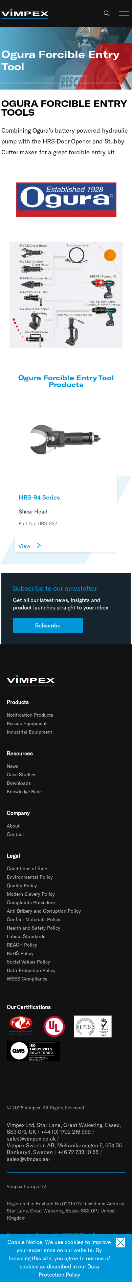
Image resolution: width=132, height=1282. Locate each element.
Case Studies (21, 774)
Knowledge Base (24, 791)
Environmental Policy (30, 877)
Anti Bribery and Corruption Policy (44, 911)
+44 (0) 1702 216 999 (66, 1131)
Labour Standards (26, 936)
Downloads (19, 783)
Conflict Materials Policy (33, 919)
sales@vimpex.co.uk (31, 1138)
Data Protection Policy (31, 970)
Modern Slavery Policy (31, 894)
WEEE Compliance (27, 979)
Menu (124, 13)
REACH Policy (22, 945)
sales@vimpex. (25, 1158)
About (13, 826)
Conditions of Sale (27, 868)
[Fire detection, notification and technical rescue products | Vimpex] (25, 13)
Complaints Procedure (31, 902)
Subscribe (48, 625)
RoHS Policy (20, 953)
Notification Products (30, 715)
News (12, 766)
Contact (15, 834)
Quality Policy (22, 885)
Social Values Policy (28, 962)
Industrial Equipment (29, 732)
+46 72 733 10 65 (78, 1152)
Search (107, 14)
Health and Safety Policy (33, 928)
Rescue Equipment (27, 723)
